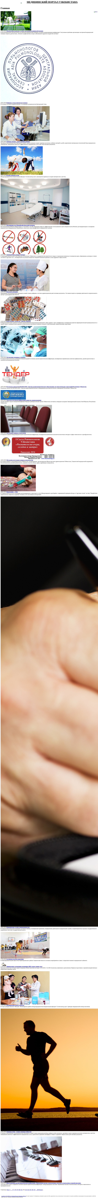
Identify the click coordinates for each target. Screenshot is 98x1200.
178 (15, 1189)
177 (13, 1189)
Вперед (41, 1189)
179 (17, 1189)
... (11, 1189)
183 (26, 1189)
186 (32, 1189)
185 (30, 1189)
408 (38, 1189)
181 (22, 1189)
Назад (8, 1189)
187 (34, 1189)
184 (28, 1189)
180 (19, 1189)
